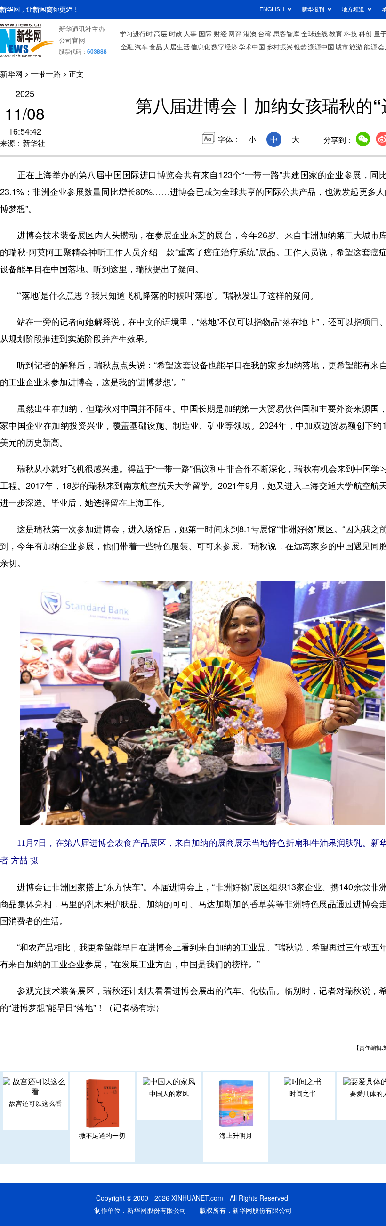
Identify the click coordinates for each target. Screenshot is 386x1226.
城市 (341, 47)
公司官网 (72, 40)
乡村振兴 (279, 47)
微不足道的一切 (102, 1135)
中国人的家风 (169, 1093)
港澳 (250, 34)
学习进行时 (136, 34)
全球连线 (314, 34)
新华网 (11, 74)
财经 (220, 34)
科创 (365, 34)
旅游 (355, 47)
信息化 (200, 47)
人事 (190, 34)
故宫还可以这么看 (35, 1103)
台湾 (264, 34)
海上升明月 (235, 1135)
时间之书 (303, 1093)
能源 (370, 47)
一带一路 (46, 74)
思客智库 (286, 34)
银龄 (300, 47)
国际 (205, 34)
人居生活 (176, 47)
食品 (155, 47)
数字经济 (224, 47)
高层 (160, 34)
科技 (350, 34)
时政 (175, 34)
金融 (127, 47)
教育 (335, 34)
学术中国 (252, 47)
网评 (234, 34)
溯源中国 (321, 47)
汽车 (141, 47)
